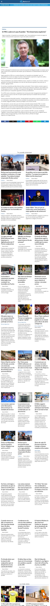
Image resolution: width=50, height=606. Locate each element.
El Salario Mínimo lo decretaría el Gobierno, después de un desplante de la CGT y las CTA (41, 524)
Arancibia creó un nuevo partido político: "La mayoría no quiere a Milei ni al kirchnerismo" (37, 174)
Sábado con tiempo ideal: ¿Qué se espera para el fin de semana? (25, 239)
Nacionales (37, 450)
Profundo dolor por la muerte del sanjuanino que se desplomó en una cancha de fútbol (7, 563)
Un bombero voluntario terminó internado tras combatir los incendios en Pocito (7, 280)
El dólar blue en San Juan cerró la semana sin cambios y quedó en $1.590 (25, 562)
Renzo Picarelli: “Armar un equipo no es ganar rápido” (25, 318)
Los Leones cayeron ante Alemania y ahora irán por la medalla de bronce (8, 406)
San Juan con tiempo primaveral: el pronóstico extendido (25, 279)
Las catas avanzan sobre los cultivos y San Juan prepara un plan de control (25, 486)
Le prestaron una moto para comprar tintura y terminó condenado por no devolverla (24, 407)
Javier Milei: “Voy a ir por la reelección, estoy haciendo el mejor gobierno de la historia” (36, 209)
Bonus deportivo (5, 324)
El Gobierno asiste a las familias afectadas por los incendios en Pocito (12, 209)
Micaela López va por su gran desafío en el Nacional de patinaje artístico (7, 319)
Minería (20, 370)
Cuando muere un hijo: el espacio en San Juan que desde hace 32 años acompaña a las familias (7, 525)
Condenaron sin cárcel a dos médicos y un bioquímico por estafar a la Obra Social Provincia (25, 524)
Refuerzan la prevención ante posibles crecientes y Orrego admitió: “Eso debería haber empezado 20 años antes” (11, 175)
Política (4, 29)
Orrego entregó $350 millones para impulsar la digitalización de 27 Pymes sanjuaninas (7, 240)
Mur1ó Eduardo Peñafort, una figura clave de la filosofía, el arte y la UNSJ (41, 562)
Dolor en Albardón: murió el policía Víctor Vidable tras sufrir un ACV (7, 445)
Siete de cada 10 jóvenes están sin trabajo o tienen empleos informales (42, 445)
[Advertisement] (25, 16)
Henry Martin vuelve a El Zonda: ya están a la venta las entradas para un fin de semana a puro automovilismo (8, 366)
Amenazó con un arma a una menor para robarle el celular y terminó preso (41, 280)
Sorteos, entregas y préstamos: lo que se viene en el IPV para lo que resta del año (8, 486)
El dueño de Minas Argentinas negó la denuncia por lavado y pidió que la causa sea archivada (41, 240)
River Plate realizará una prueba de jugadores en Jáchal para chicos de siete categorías (42, 319)
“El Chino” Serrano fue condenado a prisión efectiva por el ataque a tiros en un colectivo (41, 487)
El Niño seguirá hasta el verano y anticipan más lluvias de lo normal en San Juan (42, 407)
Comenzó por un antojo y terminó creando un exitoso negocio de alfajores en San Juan (42, 365)
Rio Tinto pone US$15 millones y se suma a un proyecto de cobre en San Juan (25, 364)
